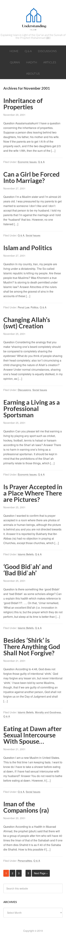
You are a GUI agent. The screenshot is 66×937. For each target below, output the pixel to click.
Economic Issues (27, 162)
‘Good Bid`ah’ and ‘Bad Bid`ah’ (27, 570)
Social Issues (33, 235)
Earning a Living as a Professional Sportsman (31, 408)
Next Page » (41, 873)
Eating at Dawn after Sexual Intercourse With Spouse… (32, 735)
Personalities (25, 860)
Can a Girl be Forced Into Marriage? (31, 177)
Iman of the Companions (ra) (26, 807)
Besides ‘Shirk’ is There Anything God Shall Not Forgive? (31, 646)
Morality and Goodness (48, 712)
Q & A (41, 162)
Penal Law (23, 307)
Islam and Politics (27, 248)
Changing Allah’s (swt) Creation (26, 323)
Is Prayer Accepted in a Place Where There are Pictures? (32, 493)
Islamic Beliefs (26, 554)
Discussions (24, 390)
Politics (34, 307)
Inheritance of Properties (23, 104)
